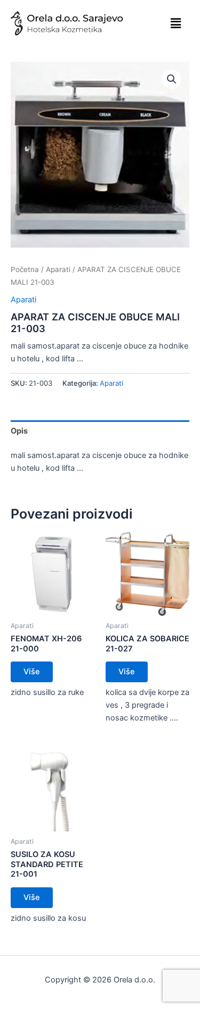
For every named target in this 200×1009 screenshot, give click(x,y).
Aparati (58, 269)
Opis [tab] (19, 431)
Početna (25, 269)
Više (31, 671)
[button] (175, 23)
